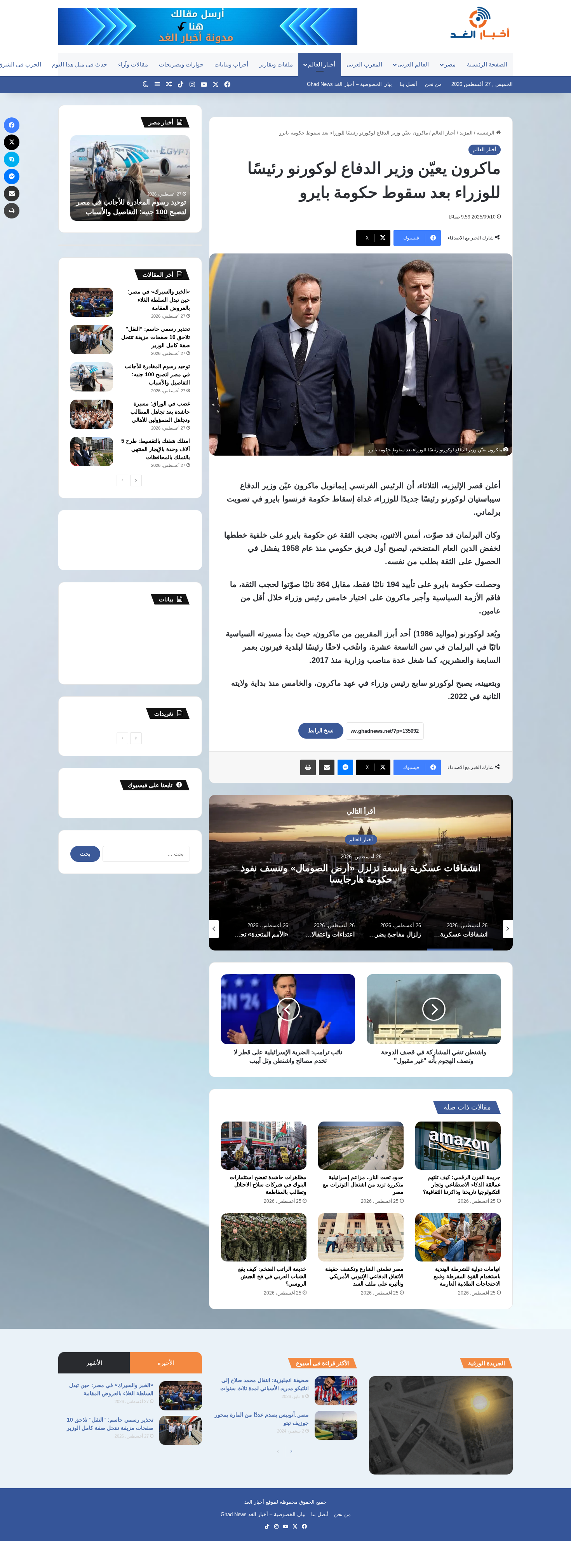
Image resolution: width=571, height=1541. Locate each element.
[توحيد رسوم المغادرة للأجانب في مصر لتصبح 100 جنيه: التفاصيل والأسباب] (91, 376)
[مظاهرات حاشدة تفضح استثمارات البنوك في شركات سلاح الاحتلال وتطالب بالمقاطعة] (263, 1146)
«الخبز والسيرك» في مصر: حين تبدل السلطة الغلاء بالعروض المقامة (159, 299)
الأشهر (94, 1362)
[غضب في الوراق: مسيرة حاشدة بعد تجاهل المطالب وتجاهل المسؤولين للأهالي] (91, 414)
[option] (361, 872)
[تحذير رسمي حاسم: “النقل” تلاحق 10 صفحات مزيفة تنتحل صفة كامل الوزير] (91, 339)
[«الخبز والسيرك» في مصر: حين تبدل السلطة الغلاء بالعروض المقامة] (91, 302)
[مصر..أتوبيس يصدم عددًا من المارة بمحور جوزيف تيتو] (336, 1425)
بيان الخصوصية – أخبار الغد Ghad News (349, 84)
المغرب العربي (364, 64)
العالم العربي (413, 64)
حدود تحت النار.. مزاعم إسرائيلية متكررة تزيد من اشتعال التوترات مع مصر (363, 1184)
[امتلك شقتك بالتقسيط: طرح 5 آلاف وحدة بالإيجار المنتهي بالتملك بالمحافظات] (91, 451)
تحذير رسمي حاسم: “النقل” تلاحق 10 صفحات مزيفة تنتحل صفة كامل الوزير (155, 337)
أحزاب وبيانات (231, 64)
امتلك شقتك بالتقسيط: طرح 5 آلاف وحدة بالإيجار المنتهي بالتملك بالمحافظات (155, 449)
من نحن (433, 84)
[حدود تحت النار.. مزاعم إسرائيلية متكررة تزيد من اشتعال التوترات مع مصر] (361, 1146)
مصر (450, 64)
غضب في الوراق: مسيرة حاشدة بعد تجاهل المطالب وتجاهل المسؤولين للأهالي (134, 202)
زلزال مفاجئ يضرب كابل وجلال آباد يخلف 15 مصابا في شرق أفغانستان (360, 873)
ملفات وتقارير (276, 64)
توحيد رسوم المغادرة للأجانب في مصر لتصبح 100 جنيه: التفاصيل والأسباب (157, 374)
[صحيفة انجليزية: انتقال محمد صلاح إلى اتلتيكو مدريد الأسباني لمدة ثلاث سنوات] (336, 1390)
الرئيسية (486, 133)
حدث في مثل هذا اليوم (79, 64)
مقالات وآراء (133, 64)
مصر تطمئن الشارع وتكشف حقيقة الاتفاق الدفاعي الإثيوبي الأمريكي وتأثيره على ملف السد (364, 1276)
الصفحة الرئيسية (487, 64)
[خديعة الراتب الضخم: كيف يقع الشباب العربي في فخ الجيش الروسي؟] (263, 1237)
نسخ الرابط (321, 730)
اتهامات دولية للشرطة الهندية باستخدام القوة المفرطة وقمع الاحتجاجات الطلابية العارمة (467, 1276)
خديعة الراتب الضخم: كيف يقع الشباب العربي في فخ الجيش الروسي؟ (272, 1276)
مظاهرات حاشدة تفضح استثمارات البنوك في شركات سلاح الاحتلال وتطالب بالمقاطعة (268, 1184)
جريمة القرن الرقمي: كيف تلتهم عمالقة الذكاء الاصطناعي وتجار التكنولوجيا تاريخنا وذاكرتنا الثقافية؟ (462, 1184)
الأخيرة (166, 1362)
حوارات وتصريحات (181, 64)
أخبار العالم (321, 64)
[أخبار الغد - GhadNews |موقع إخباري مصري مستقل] (479, 22)
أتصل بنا (408, 84)
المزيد (466, 133)
